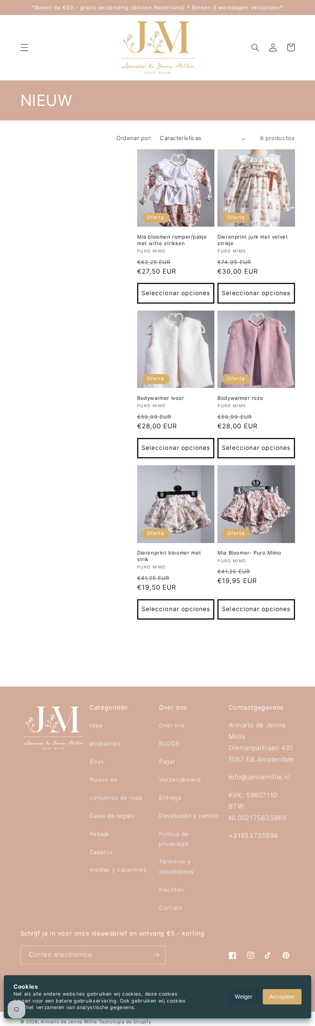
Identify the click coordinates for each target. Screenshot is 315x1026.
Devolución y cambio (189, 815)
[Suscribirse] (156, 955)
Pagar (167, 761)
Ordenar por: (134, 138)
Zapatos (101, 852)
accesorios (105, 743)
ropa (96, 725)
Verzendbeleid (180, 779)
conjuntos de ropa (116, 797)
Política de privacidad (174, 838)
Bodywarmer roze (240, 398)
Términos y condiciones (176, 866)
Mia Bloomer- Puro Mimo (249, 553)
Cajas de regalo (112, 815)
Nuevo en (104, 779)
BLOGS (169, 743)
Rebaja (99, 833)
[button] (24, 47)
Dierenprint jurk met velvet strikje (252, 240)
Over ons (172, 725)
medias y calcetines (118, 869)
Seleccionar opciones (175, 293)
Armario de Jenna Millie (69, 1021)
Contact (170, 907)
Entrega (170, 797)
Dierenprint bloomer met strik (169, 556)
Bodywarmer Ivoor (160, 398)
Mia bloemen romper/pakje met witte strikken (172, 240)
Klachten (171, 889)
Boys (97, 761)
